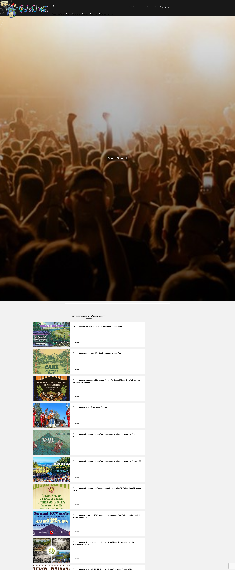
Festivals (93, 14)
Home (54, 14)
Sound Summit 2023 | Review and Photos (90, 407)
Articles (61, 14)
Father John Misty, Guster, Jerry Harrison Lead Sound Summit (98, 326)
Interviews (76, 14)
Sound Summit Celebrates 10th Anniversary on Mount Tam (97, 353)
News (68, 14)
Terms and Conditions (152, 7)
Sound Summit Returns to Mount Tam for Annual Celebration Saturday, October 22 (107, 461)
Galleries (102, 14)
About (130, 7)
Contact (135, 7)
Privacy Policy (142, 7)
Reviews (85, 14)
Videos (110, 14)
